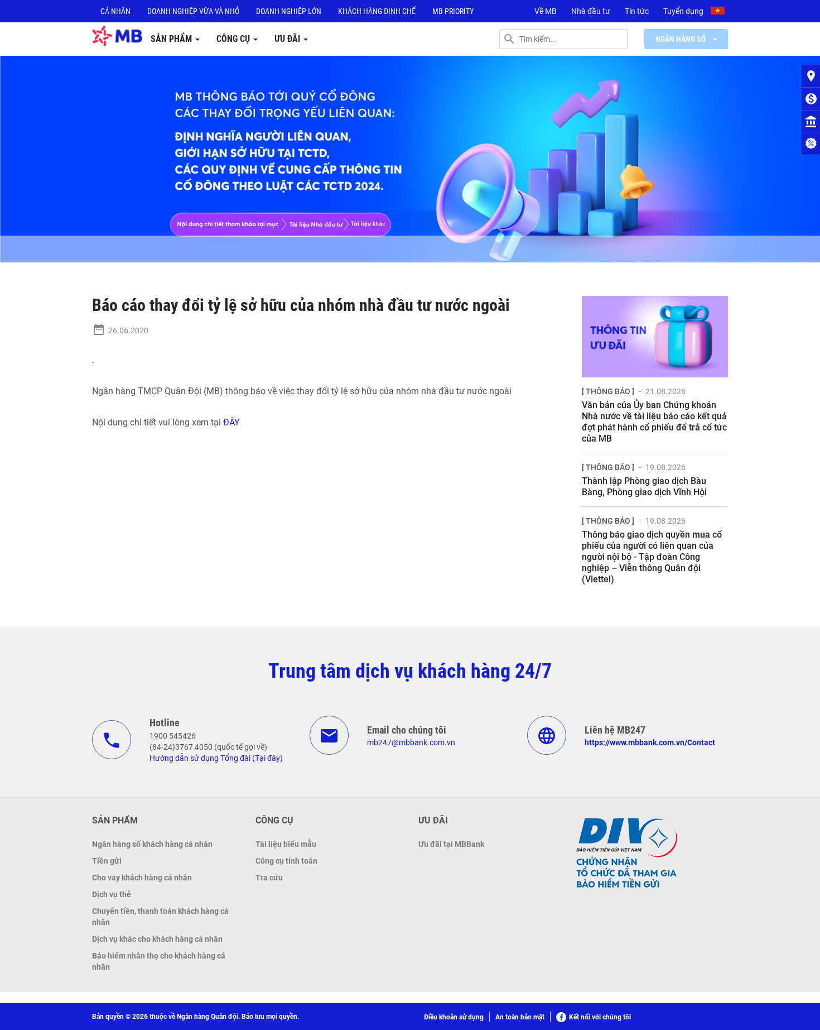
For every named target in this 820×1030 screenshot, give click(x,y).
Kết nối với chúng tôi (600, 1017)
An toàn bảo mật (519, 1017)
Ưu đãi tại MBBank (451, 844)
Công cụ (234, 38)
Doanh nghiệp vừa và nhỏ (193, 11)
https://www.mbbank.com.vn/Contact (650, 742)
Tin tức (637, 11)
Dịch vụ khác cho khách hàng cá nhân (157, 939)
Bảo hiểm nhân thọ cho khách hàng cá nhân (158, 961)
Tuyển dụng (683, 11)
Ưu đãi (288, 38)
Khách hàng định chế (377, 11)
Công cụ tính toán (286, 860)
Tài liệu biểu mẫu (285, 844)
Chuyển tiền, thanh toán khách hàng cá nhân (160, 917)
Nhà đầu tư (590, 11)
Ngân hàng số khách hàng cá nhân (152, 844)
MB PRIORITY (453, 11)
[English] (719, 12)
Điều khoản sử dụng (454, 1017)
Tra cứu (269, 877)
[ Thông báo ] (608, 391)
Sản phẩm (172, 38)
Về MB (545, 11)
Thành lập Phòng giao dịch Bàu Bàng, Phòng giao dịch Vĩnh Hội (644, 486)
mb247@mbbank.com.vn (411, 742)
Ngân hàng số (681, 39)
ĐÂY (231, 422)
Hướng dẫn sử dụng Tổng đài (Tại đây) (216, 758)
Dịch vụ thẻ (111, 894)
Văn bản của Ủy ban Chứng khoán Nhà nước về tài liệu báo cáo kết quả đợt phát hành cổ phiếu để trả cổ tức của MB (654, 422)
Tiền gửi (107, 860)
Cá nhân (115, 11)
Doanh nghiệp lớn (288, 11)
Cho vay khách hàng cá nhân (142, 877)
